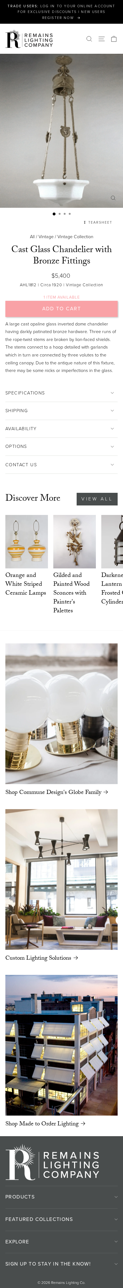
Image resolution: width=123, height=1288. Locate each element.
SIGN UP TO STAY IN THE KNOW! (48, 1263)
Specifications (25, 392)
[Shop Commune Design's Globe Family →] (61, 713)
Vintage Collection (75, 236)
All (32, 236)
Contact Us (21, 464)
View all (97, 498)
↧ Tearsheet (97, 222)
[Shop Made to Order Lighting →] (61, 1045)
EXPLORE (17, 1241)
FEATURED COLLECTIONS (39, 1219)
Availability (21, 428)
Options (16, 446)
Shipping (16, 410)
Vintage (46, 236)
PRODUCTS (20, 1196)
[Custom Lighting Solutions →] (61, 879)
